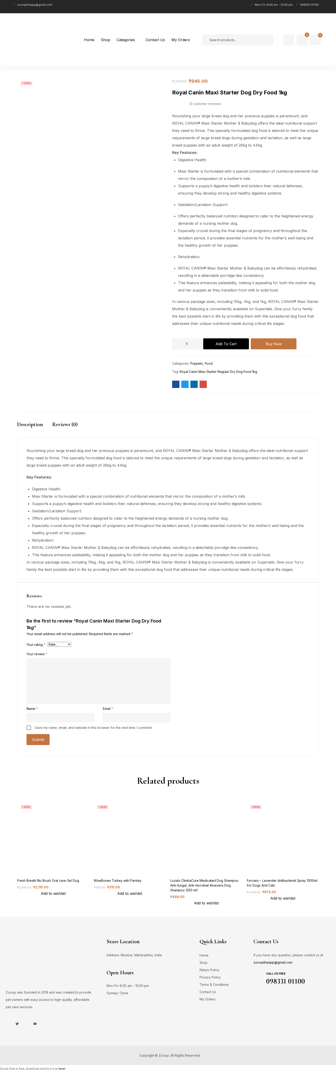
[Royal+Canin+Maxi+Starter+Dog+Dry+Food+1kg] (185, 384)
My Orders (208, 999)
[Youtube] (35, 1023)
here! (62, 1068)
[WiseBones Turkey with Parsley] (130, 838)
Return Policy (209, 970)
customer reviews (205, 104)
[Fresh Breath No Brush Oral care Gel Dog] (53, 838)
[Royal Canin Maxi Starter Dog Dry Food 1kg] (175, 384)
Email (108, 709)
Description (30, 424)
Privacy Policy (210, 977)
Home (204, 955)
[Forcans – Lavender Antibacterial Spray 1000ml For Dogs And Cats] (283, 838)
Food (209, 363)
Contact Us (208, 992)
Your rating (36, 645)
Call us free (276, 973)
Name (32, 709)
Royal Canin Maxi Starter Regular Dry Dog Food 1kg (218, 372)
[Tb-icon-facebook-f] (8, 1023)
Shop (204, 963)
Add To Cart (226, 344)
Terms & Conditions (214, 984)
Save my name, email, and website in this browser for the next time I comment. (93, 728)
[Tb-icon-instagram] (26, 1023)
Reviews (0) (65, 424)
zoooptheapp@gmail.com (272, 962)
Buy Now (274, 344)
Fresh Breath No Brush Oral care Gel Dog (48, 880)
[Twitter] (17, 1023)
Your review (37, 654)
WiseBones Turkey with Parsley (117, 880)
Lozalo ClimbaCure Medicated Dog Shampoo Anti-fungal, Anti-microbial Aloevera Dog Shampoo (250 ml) (204, 885)
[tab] (34, 428)
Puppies (196, 363)
